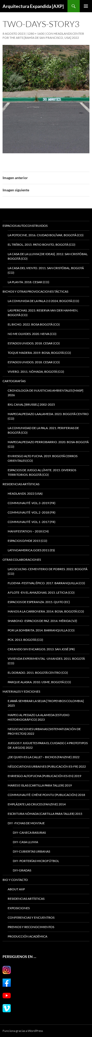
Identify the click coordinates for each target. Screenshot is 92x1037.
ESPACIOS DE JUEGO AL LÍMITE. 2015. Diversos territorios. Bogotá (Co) (42, 472)
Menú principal (86, 6)
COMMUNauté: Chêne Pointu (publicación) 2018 (46, 795)
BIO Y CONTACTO (15, 880)
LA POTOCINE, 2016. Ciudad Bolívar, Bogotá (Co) (46, 235)
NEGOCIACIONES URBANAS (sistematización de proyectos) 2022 (44, 731)
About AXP (16, 889)
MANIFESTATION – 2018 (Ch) (28, 531)
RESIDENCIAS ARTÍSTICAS (21, 484)
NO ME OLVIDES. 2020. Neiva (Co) (32, 334)
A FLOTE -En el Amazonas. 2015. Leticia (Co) (41, 592)
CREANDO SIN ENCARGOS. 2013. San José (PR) (41, 649)
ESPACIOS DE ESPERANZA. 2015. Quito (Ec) (39, 602)
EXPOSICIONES (19, 908)
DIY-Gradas (22, 870)
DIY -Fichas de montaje (26, 823)
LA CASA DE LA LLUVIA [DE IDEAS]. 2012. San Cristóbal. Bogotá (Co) (48, 256)
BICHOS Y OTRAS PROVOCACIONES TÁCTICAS (35, 291)
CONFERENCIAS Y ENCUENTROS (31, 917)
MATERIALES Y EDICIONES (21, 691)
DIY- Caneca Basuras (29, 832)
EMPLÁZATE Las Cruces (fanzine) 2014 (37, 804)
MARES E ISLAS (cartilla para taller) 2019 (40, 785)
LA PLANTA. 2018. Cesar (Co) (28, 282)
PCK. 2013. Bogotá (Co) (25, 640)
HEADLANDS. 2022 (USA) (25, 493)
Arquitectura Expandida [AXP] (33, 6)
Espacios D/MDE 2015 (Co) (27, 541)
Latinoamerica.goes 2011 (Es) (31, 550)
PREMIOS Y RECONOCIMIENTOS (31, 927)
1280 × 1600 (35, 33)
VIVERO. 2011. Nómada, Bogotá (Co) (36, 371)
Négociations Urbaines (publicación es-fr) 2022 (47, 766)
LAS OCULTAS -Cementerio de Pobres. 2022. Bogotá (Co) (47, 571)
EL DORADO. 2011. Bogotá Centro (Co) (38, 672)
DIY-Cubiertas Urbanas (31, 851)
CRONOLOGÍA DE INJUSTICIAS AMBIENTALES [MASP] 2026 (45, 393)
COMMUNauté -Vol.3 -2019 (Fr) (31, 503)
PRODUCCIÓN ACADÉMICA (27, 936)
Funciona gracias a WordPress (23, 1031)
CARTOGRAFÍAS (14, 381)
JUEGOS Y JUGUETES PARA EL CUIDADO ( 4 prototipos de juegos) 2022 (48, 745)
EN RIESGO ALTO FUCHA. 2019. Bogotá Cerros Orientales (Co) (42, 458)
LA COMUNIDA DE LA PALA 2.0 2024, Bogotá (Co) (43, 301)
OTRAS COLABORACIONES (22, 559)
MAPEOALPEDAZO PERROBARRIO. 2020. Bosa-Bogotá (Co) (48, 444)
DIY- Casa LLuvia (25, 842)
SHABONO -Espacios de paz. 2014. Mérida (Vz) (42, 621)
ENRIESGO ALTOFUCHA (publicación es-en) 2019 (44, 776)
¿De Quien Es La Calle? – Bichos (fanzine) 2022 (43, 757)
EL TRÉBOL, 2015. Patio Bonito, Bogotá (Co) (41, 244)
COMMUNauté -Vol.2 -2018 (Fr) (31, 512)
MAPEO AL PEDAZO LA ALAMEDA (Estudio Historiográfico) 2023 (39, 717)
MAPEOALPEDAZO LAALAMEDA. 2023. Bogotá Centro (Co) (48, 416)
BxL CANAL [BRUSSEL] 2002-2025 (31, 404)
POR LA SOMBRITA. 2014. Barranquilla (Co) (41, 630)
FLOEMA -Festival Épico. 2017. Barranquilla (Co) (46, 583)
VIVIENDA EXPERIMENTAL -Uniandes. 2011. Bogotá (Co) (46, 661)
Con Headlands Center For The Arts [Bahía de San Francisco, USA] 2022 (43, 36)
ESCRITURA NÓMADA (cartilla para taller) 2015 (45, 814)
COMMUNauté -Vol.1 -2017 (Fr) (31, 522)
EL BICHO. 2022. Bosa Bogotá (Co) (34, 324)
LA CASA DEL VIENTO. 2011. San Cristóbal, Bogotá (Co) (46, 270)
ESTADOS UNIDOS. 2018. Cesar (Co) (34, 343)
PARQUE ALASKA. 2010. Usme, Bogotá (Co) (39, 682)
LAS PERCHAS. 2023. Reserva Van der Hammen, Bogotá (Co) (43, 312)
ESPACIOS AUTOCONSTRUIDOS (25, 226)
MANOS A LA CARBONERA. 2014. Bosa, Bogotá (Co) (46, 611)
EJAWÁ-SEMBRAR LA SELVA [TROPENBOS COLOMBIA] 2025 (46, 703)
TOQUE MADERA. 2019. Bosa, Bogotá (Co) (39, 353)
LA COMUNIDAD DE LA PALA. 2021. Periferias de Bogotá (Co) (43, 430)
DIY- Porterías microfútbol (36, 861)
